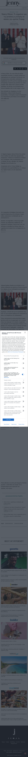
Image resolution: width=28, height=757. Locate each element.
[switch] (23, 358)
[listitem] (14, 356)
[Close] (25, 333)
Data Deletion (6, 424)
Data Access (14, 424)
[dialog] (14, 378)
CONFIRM (8, 419)
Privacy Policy (21, 424)
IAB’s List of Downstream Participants (15, 351)
